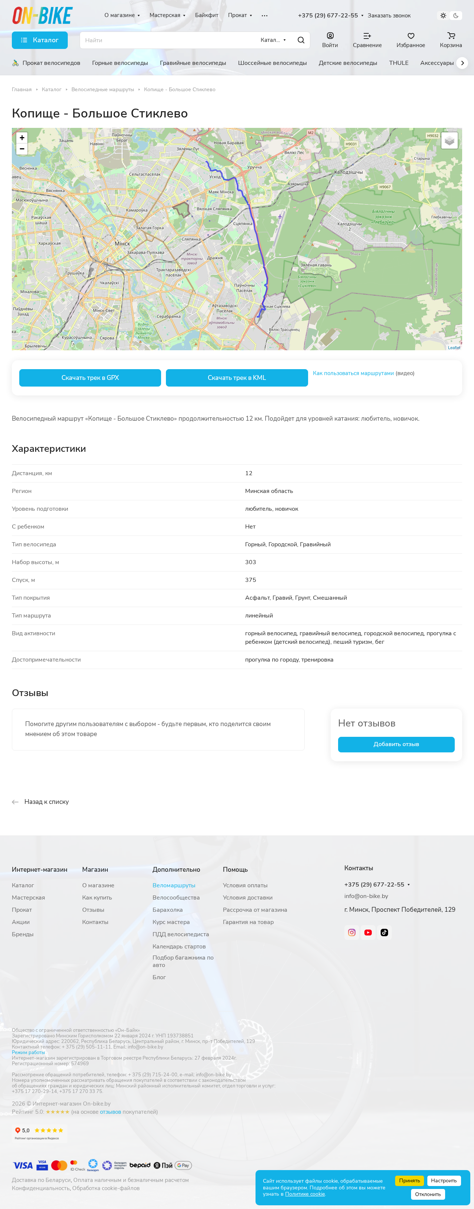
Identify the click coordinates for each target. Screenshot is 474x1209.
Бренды (23, 934)
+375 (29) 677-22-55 (328, 15)
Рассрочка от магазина (255, 910)
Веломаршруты (174, 885)
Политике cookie (305, 1194)
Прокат (22, 910)
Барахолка (168, 910)
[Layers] (449, 140)
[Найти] (301, 40)
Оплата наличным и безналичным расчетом (131, 1180)
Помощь (235, 869)
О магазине (98, 885)
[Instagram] (351, 932)
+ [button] (22, 137)
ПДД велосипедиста (181, 934)
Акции (21, 922)
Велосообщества (176, 898)
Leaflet (454, 347)
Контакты (95, 922)
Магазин (95, 869)
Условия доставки (248, 898)
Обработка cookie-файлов (106, 1188)
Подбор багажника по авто (183, 961)
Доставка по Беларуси (41, 1180)
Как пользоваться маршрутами (353, 373)
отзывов (110, 1112)
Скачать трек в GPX (90, 378)
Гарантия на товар (248, 922)
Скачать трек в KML (237, 378)
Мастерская (28, 898)
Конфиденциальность (41, 1188)
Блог (159, 977)
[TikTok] (384, 932)
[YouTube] (368, 932)
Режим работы (28, 1052)
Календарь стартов (179, 947)
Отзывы (93, 910)
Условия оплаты (245, 885)
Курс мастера (171, 922)
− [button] (22, 148)
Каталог (23, 885)
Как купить (97, 898)
